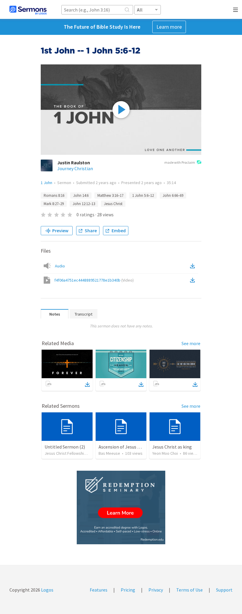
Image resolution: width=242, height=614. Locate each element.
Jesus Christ (113, 203)
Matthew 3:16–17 (110, 195)
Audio (60, 266)
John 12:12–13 (84, 203)
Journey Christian (75, 168)
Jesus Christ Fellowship (65, 453)
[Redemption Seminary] (121, 507)
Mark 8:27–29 (54, 203)
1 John (46, 182)
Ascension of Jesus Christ (124, 447)
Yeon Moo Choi (165, 453)
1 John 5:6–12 (143, 195)
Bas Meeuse (109, 453)
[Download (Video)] (193, 280)
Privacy (155, 590)
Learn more (169, 26)
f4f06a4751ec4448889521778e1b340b (94, 280)
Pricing (128, 590)
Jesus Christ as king (172, 447)
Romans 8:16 (54, 195)
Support (224, 590)
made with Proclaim (179, 162)
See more (191, 343)
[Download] (87, 384)
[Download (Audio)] (193, 265)
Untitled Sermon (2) (65, 447)
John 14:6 (81, 195)
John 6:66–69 (173, 195)
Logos (46, 590)
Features (98, 590)
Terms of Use (189, 590)
